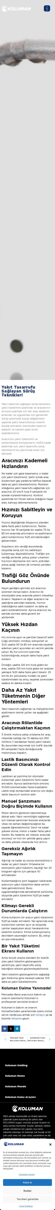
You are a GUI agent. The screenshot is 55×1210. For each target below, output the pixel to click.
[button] (50, 1144)
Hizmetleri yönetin (27, 1174)
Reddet (27, 1190)
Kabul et (27, 1182)
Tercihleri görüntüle (27, 1199)
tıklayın (40, 1014)
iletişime (16, 1018)
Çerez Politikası (26, 1206)
